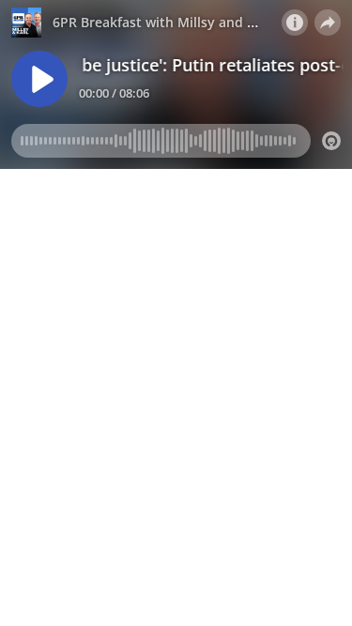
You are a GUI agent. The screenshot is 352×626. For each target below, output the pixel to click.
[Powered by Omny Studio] (331, 140)
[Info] (295, 22)
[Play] (39, 79)
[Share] (327, 22)
